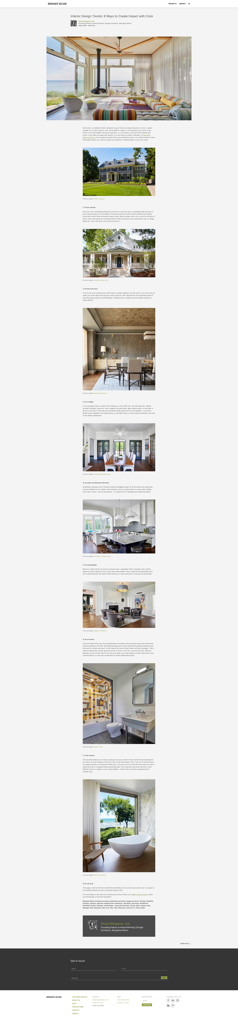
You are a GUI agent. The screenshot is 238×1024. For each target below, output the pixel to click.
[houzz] (168, 1005)
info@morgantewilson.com (100, 1000)
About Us (76, 1000)
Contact (76, 1010)
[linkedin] (173, 1000)
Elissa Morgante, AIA (86, 21)
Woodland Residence (100, 393)
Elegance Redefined (100, 630)
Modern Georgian (99, 199)
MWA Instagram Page (139, 894)
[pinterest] (173, 1005)
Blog (74, 1003)
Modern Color (98, 747)
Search (182, 4)
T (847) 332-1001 (97, 1002)
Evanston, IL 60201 (123, 1002)
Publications (77, 1007)
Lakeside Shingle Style (101, 280)
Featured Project (80, 997)
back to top (185, 943)
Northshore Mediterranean (102, 474)
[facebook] (168, 1000)
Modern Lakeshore (100, 875)
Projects (172, 4)
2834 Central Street (123, 1000)
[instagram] (177, 1000)
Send (164, 977)
